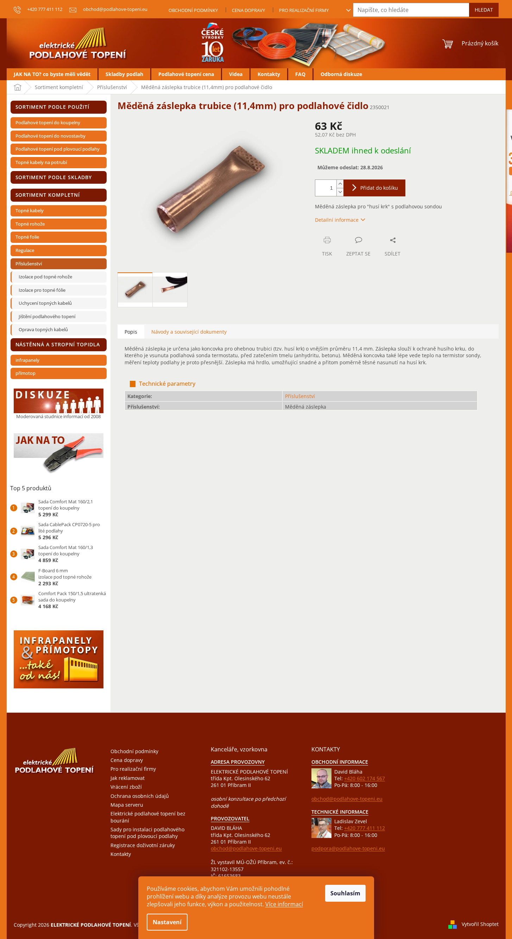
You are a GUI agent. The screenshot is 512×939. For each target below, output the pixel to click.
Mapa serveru (126, 804)
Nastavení (167, 922)
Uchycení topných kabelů (45, 303)
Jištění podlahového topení (47, 316)
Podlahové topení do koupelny (47, 122)
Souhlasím (345, 893)
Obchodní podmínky (193, 10)
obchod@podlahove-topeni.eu (246, 848)
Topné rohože (30, 224)
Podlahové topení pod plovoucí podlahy (57, 149)
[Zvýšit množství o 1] (339, 184)
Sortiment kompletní (47, 194)
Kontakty (120, 854)
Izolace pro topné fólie (42, 290)
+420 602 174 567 (364, 778)
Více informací (284, 904)
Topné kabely (29, 210)
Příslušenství (28, 263)
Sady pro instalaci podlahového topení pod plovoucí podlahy (147, 832)
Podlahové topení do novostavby (50, 136)
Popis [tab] (131, 331)
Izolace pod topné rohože (45, 276)
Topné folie (27, 237)
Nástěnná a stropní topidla (57, 344)
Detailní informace (337, 219)
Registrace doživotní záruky (142, 845)
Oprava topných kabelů (43, 329)
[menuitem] (52, 74)
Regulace (24, 250)
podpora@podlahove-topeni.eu (348, 848)
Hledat (484, 9)
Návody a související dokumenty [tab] (189, 331)
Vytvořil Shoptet (480, 924)
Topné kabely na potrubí (41, 162)
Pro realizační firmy (304, 10)
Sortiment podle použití (52, 106)
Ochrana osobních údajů (139, 796)
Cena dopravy (248, 10)
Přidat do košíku (379, 187)
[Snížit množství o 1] (339, 192)
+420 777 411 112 (364, 828)
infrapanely (27, 360)
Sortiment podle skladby (53, 177)
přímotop (25, 373)
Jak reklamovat (127, 778)
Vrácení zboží (126, 786)
